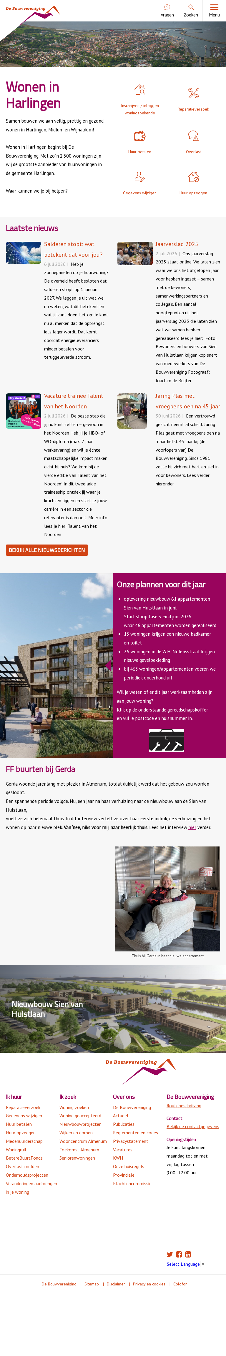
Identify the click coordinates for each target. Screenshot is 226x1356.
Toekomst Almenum (79, 1150)
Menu (214, 15)
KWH (118, 1158)
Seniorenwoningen (77, 1158)
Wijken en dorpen (76, 1132)
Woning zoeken (74, 1107)
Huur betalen (19, 1124)
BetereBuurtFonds (24, 1158)
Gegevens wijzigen (24, 1115)
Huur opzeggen (21, 1132)
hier (192, 827)
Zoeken (191, 15)
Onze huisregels (128, 1166)
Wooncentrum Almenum (83, 1141)
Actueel (120, 1115)
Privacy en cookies (149, 1284)
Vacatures (122, 1150)
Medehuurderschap (24, 1141)
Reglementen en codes (135, 1132)
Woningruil (16, 1150)
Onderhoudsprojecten (27, 1175)
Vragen (167, 15)
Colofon (180, 1284)
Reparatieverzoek (23, 1107)
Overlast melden (22, 1166)
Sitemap (91, 1284)
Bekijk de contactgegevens (193, 1126)
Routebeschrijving (184, 1105)
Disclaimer (116, 1284)
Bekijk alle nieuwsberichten (47, 550)
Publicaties (123, 1124)
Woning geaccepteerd (80, 1115)
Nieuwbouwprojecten (80, 1124)
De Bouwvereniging (132, 1107)
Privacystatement (130, 1141)
